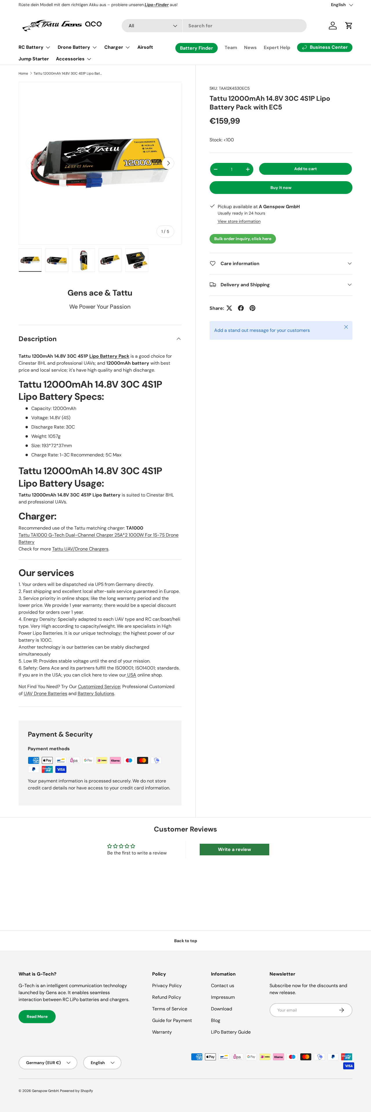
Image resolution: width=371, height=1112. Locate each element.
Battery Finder (196, 48)
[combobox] (214, 25)
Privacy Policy (167, 986)
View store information (239, 221)
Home (23, 73)
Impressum (223, 997)
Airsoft (145, 47)
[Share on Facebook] (241, 308)
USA (131, 675)
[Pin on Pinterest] (252, 308)
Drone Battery (74, 47)
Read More (37, 1016)
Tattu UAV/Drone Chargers (80, 549)
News (250, 47)
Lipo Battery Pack (109, 356)
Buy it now (281, 187)
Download (221, 1009)
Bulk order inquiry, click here (242, 238)
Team (231, 47)
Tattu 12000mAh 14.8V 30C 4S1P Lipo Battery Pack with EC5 (68, 73)
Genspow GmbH (45, 1090)
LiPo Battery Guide (231, 1032)
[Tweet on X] (229, 308)
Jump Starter (34, 59)
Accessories (70, 59)
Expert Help (277, 47)
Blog (215, 1020)
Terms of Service (169, 1009)
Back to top (185, 940)
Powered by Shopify (76, 1090)
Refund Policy (166, 997)
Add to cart (305, 168)
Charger (113, 47)
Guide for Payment (172, 1020)
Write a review (234, 849)
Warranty (162, 1032)
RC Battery (31, 47)
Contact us (222, 986)
